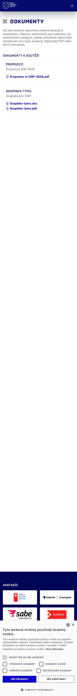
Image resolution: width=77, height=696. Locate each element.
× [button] (73, 625)
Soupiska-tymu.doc (23, 103)
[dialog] (38, 658)
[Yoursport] (57, 597)
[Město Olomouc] (57, 614)
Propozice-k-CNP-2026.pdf (29, 76)
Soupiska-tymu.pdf (23, 108)
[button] (38, 690)
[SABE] (20, 614)
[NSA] (20, 597)
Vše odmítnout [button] (56, 679)
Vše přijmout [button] (19, 679)
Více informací (54, 649)
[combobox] (68, 625)
